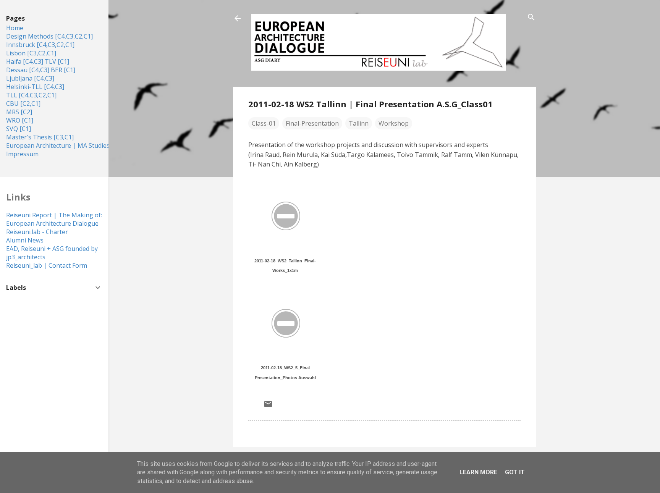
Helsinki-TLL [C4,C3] (35, 86)
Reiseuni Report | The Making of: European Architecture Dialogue (54, 219)
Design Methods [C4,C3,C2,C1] (49, 36)
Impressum (22, 154)
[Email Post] (268, 406)
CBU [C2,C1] (23, 103)
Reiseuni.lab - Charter (37, 232)
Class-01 (264, 123)
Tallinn (359, 123)
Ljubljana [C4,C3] (30, 78)
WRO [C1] (19, 120)
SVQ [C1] (18, 128)
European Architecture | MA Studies (58, 145)
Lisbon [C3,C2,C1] (31, 53)
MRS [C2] (19, 112)
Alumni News (25, 240)
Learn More (478, 472)
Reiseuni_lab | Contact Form (46, 265)
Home (14, 28)
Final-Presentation (312, 123)
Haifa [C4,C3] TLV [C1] (37, 61)
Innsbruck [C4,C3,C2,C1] (40, 44)
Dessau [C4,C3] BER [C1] (40, 70)
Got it (515, 472)
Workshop (394, 123)
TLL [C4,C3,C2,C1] (31, 95)
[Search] (531, 17)
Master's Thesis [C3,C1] (40, 137)
